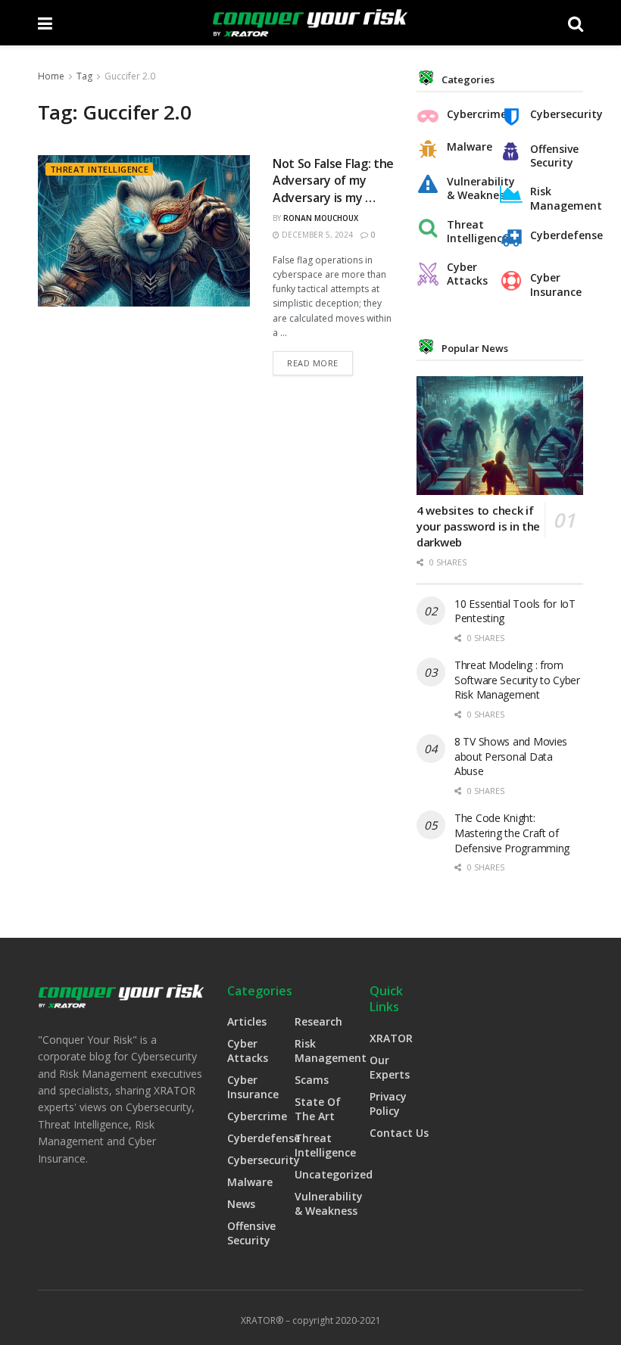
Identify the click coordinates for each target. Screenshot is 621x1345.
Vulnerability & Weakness (469, 188)
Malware (469, 147)
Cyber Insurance (553, 284)
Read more (313, 363)
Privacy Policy (388, 1103)
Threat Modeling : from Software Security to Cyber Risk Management (517, 680)
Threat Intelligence (99, 169)
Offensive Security (553, 156)
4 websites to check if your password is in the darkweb (478, 526)
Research (318, 1021)
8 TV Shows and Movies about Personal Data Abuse (510, 756)
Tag (84, 76)
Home (51, 76)
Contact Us (399, 1133)
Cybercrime (469, 114)
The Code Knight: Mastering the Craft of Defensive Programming (512, 833)
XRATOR (391, 1038)
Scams (312, 1080)
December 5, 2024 (316, 234)
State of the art (318, 1108)
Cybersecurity (553, 114)
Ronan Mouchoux (320, 218)
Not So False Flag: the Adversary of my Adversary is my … (333, 180)
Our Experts (390, 1067)
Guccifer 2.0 (130, 76)
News (241, 1204)
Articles (247, 1021)
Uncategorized (334, 1174)
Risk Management (553, 198)
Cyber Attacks (467, 274)
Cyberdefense (553, 235)
